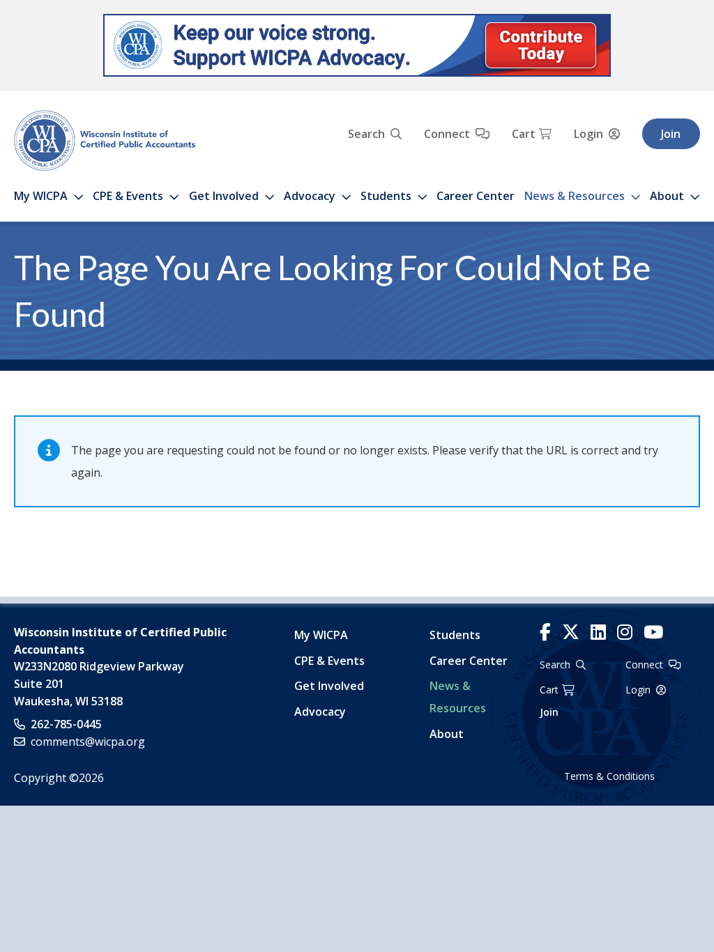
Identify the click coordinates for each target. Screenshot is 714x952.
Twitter (570, 632)
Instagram (624, 632)
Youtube (653, 632)
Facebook (545, 632)
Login (588, 133)
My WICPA (41, 196)
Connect (447, 133)
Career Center (475, 196)
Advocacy (309, 196)
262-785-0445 (66, 724)
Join (671, 133)
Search (366, 133)
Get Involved (224, 196)
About (667, 196)
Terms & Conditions (609, 776)
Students (385, 196)
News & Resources (574, 196)
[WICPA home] (104, 139)
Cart (524, 133)
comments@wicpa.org (88, 741)
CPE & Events (128, 196)
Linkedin (598, 632)
